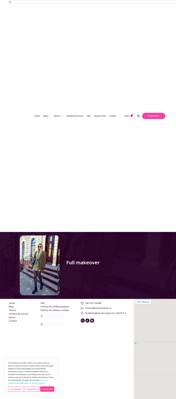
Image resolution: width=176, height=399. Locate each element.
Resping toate (31, 389)
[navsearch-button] (138, 116)
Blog (45, 116)
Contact (112, 116)
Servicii (57, 116)
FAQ (89, 116)
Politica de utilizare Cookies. (34, 383)
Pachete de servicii (75, 116)
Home (37, 116)
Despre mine (100, 116)
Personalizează (16, 389)
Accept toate (47, 389)
